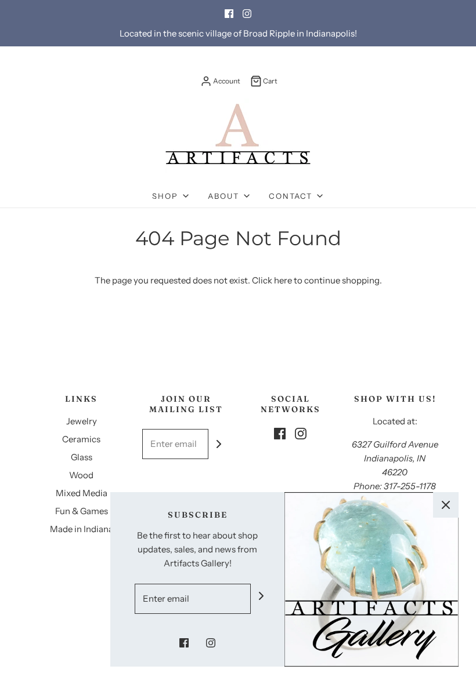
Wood (81, 475)
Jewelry (81, 421)
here (283, 280)
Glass (81, 457)
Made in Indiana (81, 528)
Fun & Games (81, 510)
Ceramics (81, 439)
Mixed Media (81, 493)
